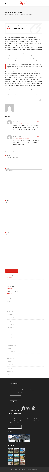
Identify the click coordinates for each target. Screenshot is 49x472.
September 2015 (11, 355)
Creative (10, 99)
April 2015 (9, 371)
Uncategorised (10, 337)
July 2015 (9, 361)
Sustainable (9, 327)
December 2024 (11, 345)
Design (14, 99)
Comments (30, 26)
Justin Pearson (10, 286)
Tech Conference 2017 (12, 291)
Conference (9, 304)
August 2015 (10, 358)
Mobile (8, 321)
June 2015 (9, 364)
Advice (8, 301)
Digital (17, 99)
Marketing (9, 314)
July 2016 (9, 348)
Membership (10, 317)
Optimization (10, 324)
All (15, 14)
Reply (38, 121)
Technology (9, 331)
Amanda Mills (10, 281)
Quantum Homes (9, 14)
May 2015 (9, 368)
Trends (24, 26)
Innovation (9, 311)
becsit (15, 26)
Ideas (18, 14)
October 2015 (10, 351)
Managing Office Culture (18, 28)
